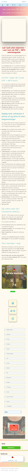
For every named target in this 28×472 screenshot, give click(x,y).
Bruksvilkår (11, 470)
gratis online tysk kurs (16, 218)
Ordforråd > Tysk (12, 460)
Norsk (23, 1)
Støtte (16, 470)
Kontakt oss (11, 447)
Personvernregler (4, 470)
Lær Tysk (14, 429)
